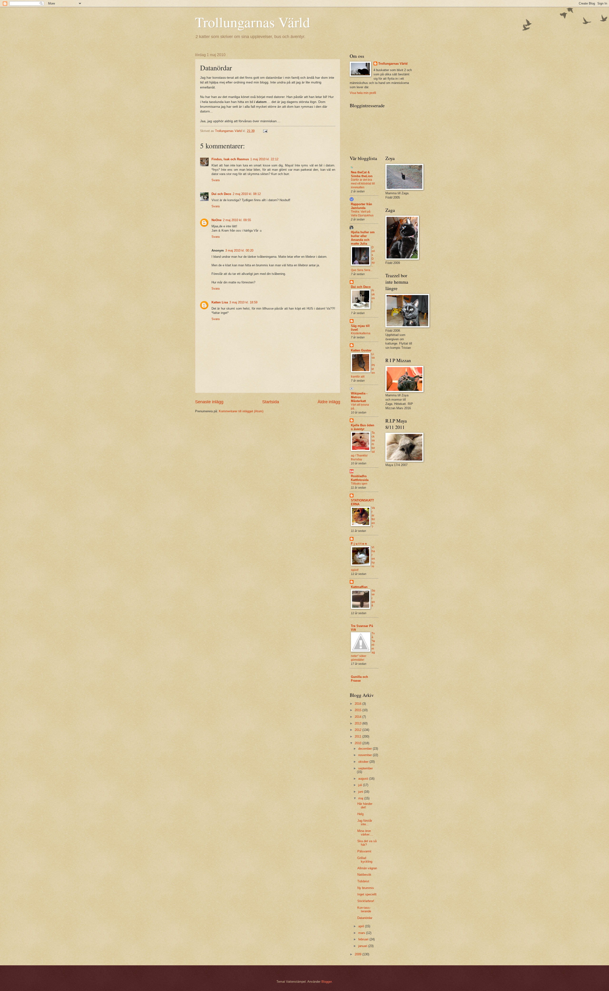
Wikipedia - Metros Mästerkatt (359, 397)
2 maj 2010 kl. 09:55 (237, 220)
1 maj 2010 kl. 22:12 (264, 159)
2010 (358, 743)
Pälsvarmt (364, 851)
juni (361, 791)
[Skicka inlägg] (265, 131)
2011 (358, 736)
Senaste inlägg (209, 401)
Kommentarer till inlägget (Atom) (241, 411)
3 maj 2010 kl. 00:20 (239, 250)
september (365, 768)
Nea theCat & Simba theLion (362, 174)
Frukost (373, 296)
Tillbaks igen (359, 483)
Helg (360, 814)
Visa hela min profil (363, 93)
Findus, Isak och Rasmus (230, 159)
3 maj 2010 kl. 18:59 (243, 302)
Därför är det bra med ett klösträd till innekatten (363, 183)
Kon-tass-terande (364, 909)
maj (361, 798)
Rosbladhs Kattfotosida (359, 478)
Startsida (270, 401)
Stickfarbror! (365, 901)
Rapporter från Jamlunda (361, 206)
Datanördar (364, 918)
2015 (358, 710)
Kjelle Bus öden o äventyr (362, 427)
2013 (358, 723)
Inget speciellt (367, 894)
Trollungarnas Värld (252, 21)
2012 (358, 730)
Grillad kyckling (364, 859)
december (365, 748)
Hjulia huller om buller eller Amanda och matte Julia (363, 237)
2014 (358, 717)
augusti (363, 778)
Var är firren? (373, 517)
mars (362, 933)
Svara (215, 180)
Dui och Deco (221, 194)
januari (363, 946)
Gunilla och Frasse (359, 678)
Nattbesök (364, 874)
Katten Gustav (361, 350)
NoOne (216, 220)
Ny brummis (365, 888)
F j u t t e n (359, 543)
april (361, 926)
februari (363, 939)
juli (360, 785)
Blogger (326, 981)
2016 (358, 703)
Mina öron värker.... (365, 832)
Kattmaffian (359, 587)
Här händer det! (364, 805)
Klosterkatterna (360, 333)
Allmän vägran (367, 868)
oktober (363, 761)
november (365, 755)
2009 (358, 954)
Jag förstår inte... (364, 822)
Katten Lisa (219, 302)
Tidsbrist (363, 881)
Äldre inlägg (329, 401)
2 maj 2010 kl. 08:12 (247, 194)
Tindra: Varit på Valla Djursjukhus (362, 213)
